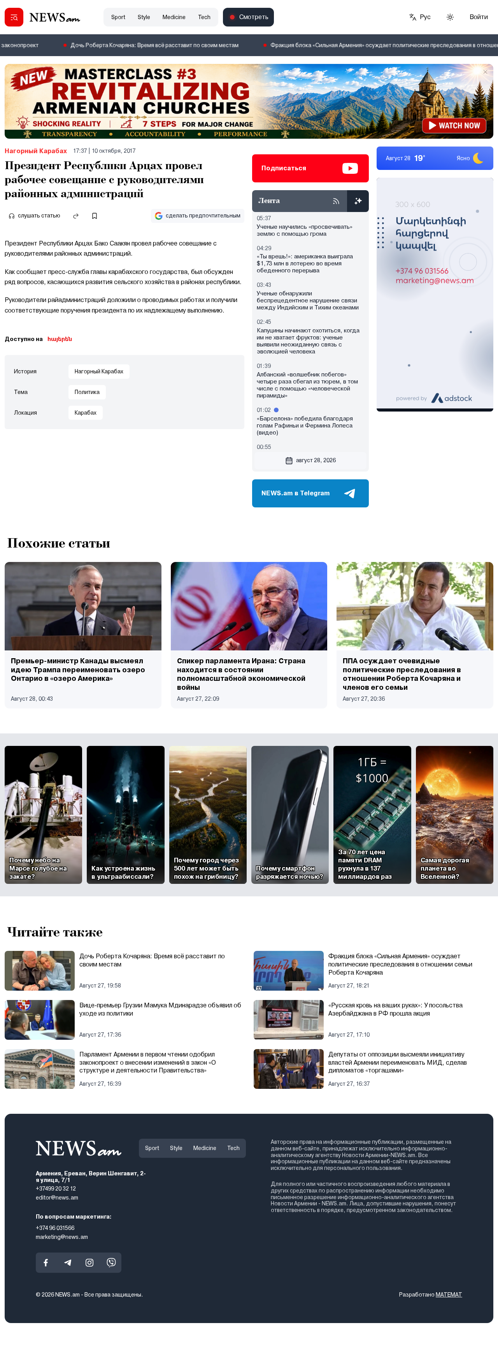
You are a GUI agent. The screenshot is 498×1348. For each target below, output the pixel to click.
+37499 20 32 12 (56, 1188)
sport (118, 17)
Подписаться (283, 168)
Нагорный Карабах (36, 151)
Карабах (85, 413)
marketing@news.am (62, 1237)
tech (204, 17)
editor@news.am (57, 1197)
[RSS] (336, 201)
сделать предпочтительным (203, 215)
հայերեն (59, 339)
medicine (174, 17)
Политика (87, 392)
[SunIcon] (450, 17)
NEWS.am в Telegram (295, 493)
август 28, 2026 (316, 460)
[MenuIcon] (14, 17)
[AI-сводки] (358, 201)
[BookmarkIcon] (95, 216)
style (144, 17)
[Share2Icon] (76, 216)
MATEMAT (449, 1294)
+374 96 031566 (55, 1228)
